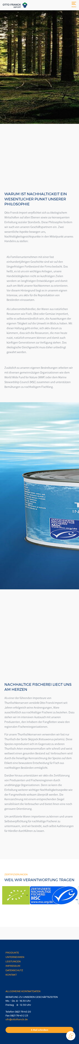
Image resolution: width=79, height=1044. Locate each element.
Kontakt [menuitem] (11, 974)
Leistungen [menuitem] (13, 961)
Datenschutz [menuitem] (14, 970)
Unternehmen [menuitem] (15, 956)
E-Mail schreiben (39, 1029)
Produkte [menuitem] (12, 952)
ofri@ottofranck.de (17, 1019)
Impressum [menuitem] (13, 965)
